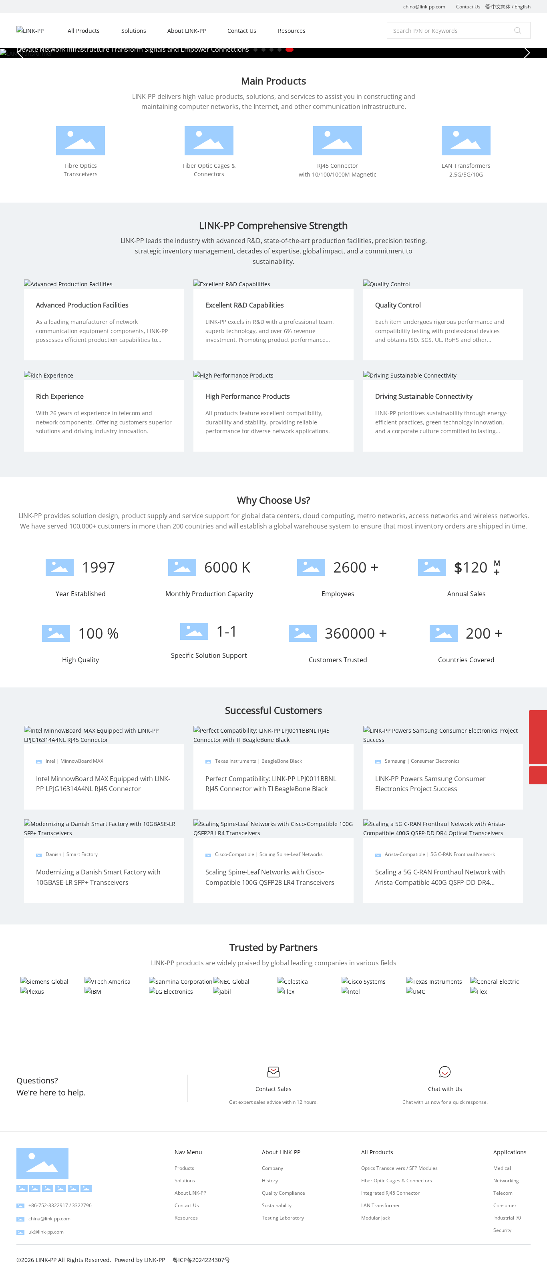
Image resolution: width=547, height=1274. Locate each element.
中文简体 (501, 6)
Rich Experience (60, 396)
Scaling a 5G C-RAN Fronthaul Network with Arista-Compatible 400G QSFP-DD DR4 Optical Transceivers (440, 882)
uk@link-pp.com (46, 1231)
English (523, 6)
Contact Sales (273, 1089)
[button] (255, 50)
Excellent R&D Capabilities (244, 305)
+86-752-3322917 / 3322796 (60, 1205)
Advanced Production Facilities (82, 305)
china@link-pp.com (424, 6)
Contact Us (468, 6)
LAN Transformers (466, 165)
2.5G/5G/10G (466, 174)
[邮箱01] (538, 737)
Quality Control (398, 305)
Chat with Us (445, 1089)
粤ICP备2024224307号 (201, 1260)
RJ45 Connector (337, 165)
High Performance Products (247, 396)
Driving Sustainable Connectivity (424, 396)
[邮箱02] (538, 719)
